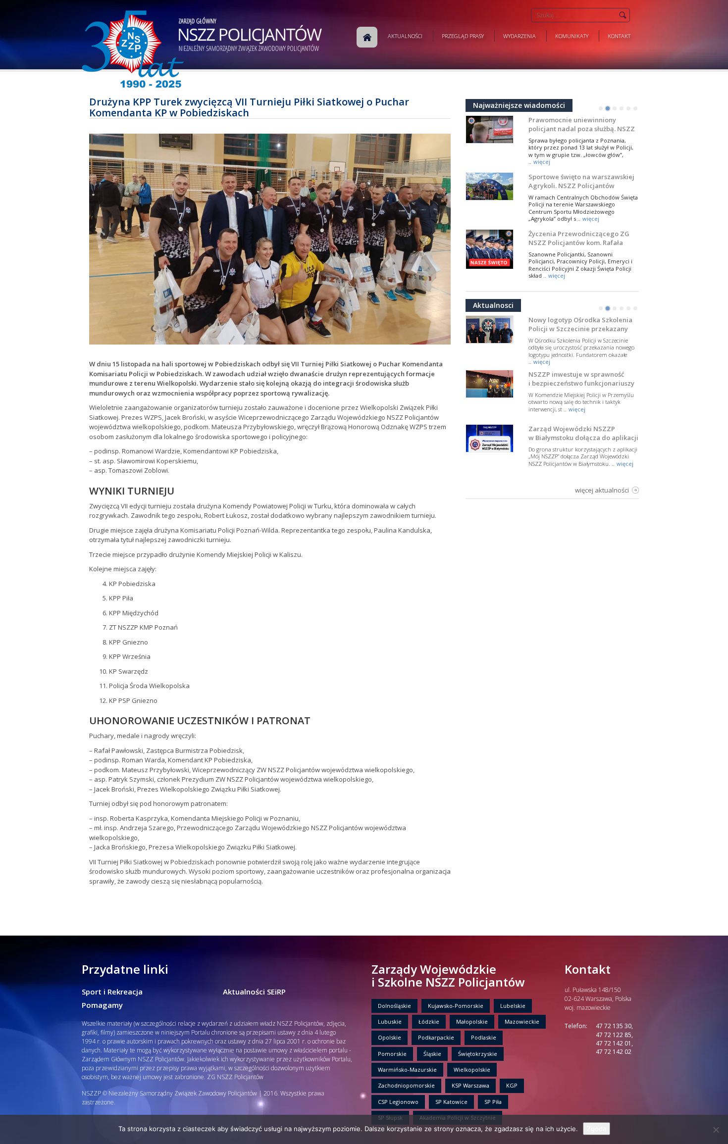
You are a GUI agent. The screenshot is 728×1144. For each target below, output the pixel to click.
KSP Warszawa (470, 1085)
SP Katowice (451, 1101)
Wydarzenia (519, 36)
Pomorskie (392, 1053)
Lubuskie (390, 1021)
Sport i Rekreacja (112, 991)
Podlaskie (483, 1037)
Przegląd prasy (463, 36)
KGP (512, 1085)
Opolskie (389, 1037)
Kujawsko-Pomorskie (455, 1005)
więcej (541, 161)
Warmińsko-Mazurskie (407, 1069)
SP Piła (493, 1101)
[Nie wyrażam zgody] (716, 1130)
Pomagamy (102, 1005)
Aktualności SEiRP (254, 991)
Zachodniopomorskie (406, 1085)
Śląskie (432, 1053)
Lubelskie (512, 1005)
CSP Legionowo (398, 1101)
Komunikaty (571, 36)
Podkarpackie (436, 1037)
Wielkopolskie (472, 1069)
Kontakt (619, 36)
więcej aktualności (602, 490)
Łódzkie (428, 1021)
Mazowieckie (522, 1021)
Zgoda (596, 1129)
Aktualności (405, 36)
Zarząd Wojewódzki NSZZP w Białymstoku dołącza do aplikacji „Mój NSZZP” (583, 437)
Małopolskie (472, 1021)
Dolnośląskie (394, 1005)
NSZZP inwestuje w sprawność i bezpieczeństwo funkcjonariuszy (581, 379)
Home (367, 37)
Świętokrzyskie (477, 1053)
